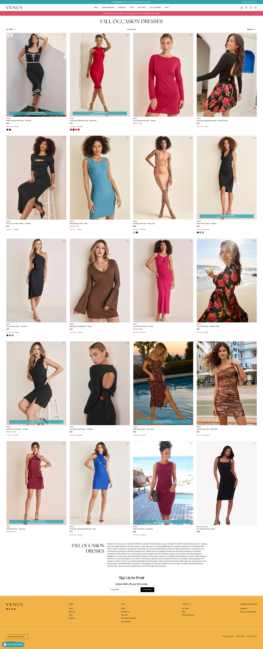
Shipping (243, 608)
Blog (183, 612)
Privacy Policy (240, 636)
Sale (167, 7)
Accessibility (126, 621)
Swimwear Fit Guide (128, 618)
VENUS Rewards (188, 615)
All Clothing (155, 7)
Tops (132, 7)
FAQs (123, 608)
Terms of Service (252, 636)
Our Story (185, 608)
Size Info (124, 615)
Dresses (121, 7)
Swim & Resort (108, 7)
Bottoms (142, 7)
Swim (71, 608)
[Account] (241, 7)
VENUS (13, 642)
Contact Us (125, 612)
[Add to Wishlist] (64, 35)
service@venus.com (228, 636)
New (96, 7)
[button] (13, 644)
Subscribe (147, 589)
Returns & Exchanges (248, 612)
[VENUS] (14, 7)
